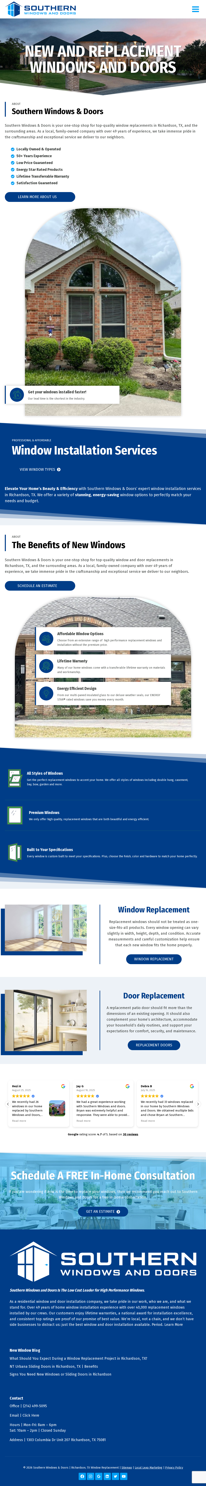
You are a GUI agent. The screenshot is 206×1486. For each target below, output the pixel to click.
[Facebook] (82, 1476)
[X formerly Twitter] (115, 1476)
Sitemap (127, 1467)
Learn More (173, 1324)
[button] (198, 1104)
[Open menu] (195, 9)
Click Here (31, 1415)
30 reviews (130, 1134)
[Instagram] (90, 1476)
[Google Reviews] (98, 1476)
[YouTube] (123, 1476)
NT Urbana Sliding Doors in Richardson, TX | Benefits (54, 1366)
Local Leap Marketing (148, 1467)
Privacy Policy (174, 1467)
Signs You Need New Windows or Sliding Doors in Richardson (60, 1374)
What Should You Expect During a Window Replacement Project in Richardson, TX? (78, 1358)
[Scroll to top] (196, 1470)
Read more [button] (19, 1121)
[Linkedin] (107, 1476)
